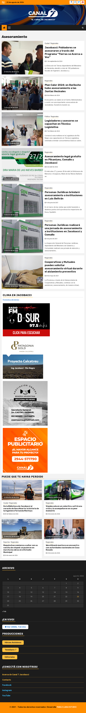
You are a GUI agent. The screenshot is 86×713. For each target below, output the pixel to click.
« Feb (4, 611)
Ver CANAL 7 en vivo (16, 627)
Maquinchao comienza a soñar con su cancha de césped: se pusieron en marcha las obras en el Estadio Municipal (20, 548)
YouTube (6, 695)
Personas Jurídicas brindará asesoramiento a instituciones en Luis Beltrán (64, 195)
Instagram (7, 690)
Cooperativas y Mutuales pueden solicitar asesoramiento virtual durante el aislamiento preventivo (64, 266)
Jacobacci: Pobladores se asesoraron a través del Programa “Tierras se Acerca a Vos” (63, 52)
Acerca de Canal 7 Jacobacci (15, 674)
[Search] (82, 28)
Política (47, 116)
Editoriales (10, 657)
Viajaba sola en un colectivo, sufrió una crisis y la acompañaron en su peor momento (64, 508)
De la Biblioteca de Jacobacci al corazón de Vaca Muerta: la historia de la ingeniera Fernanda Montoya (21, 508)
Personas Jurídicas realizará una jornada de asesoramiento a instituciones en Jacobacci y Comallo (63, 230)
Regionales (54, 43)
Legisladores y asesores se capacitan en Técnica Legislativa (61, 124)
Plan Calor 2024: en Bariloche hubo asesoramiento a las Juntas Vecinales (63, 88)
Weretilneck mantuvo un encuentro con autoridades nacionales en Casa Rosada (62, 547)
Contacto (6, 680)
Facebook (6, 685)
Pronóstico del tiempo (11, 300)
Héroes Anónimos (13, 642)
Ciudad (47, 43)
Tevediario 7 (10, 650)
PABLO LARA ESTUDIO (66, 707)
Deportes (6, 542)
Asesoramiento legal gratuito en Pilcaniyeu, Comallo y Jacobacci (63, 159)
